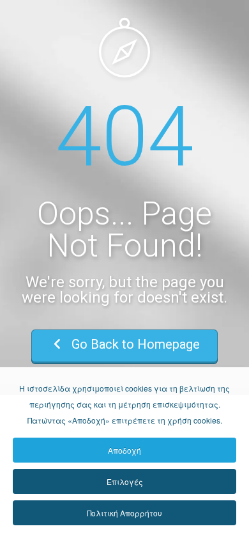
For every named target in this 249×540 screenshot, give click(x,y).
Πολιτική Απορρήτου (124, 512)
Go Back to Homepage (134, 344)
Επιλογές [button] (125, 481)
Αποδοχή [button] (124, 450)
